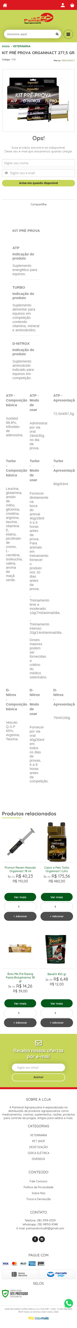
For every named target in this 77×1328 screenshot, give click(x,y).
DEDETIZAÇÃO (38, 1147)
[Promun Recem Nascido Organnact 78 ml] (20, 872)
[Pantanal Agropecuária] (38, 18)
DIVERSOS (38, 1159)
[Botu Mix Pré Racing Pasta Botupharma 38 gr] (20, 979)
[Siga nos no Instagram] (42, 1239)
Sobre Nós (38, 1193)
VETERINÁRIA (21, 46)
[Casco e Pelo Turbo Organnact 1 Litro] (57, 872)
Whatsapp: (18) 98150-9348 (40, 1224)
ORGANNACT (68, 60)
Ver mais (20, 897)
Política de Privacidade (38, 1187)
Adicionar (21, 916)
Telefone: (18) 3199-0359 (40, 1220)
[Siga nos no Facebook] (35, 1239)
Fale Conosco (38, 1181)
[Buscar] (57, 34)
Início (5, 46)
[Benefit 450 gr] (57, 979)
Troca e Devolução (38, 1199)
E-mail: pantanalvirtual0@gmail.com (40, 1228)
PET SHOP (38, 1141)
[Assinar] (38, 1077)
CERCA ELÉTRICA (38, 1153)
